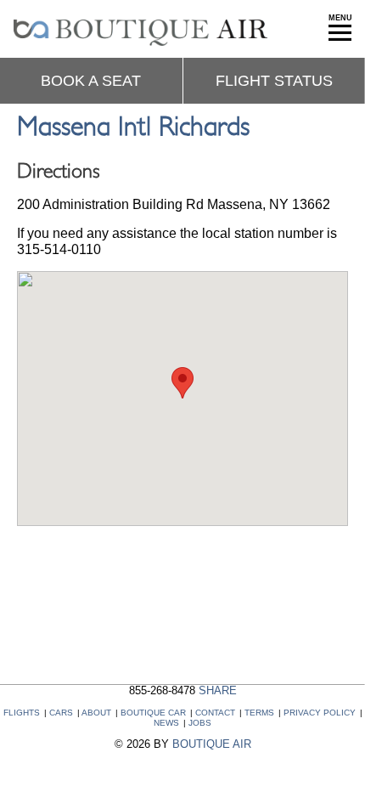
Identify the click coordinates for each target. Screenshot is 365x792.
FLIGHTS (21, 712)
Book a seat (91, 80)
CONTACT (215, 712)
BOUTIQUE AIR (211, 744)
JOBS (199, 722)
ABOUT (96, 712)
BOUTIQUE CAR (153, 712)
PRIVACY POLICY (320, 712)
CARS (61, 712)
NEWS (166, 722)
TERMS (259, 712)
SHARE (218, 690)
